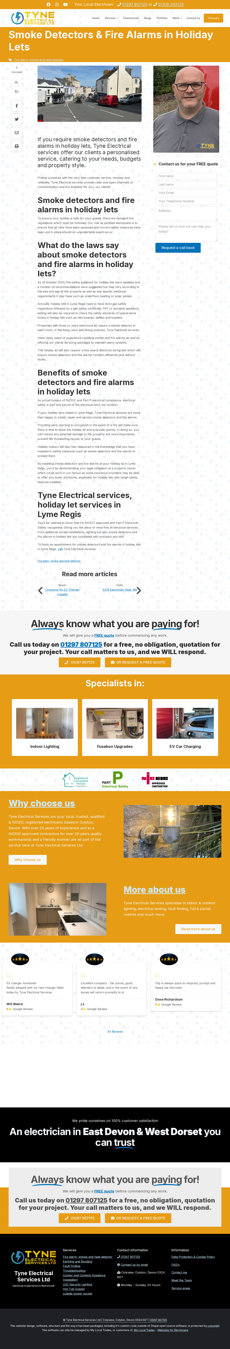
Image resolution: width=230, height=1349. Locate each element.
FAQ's (175, 1265)
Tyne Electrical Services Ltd (33, 1276)
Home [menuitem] (95, 18)
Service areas (180, 1288)
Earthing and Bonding (77, 1261)
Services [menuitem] (112, 21)
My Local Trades (144, 1330)
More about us (155, 889)
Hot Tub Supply (74, 1289)
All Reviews (115, 1031)
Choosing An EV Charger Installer (42, 590)
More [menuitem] (177, 21)
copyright (213, 1325)
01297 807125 (134, 4)
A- (17, 82)
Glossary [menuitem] (213, 18)
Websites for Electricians (172, 1330)
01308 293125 (171, 4)
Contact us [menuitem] (193, 18)
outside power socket (77, 1293)
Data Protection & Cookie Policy (193, 1257)
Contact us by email (134, 1265)
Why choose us (42, 803)
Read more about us (198, 929)
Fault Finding (71, 1266)
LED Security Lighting (77, 1284)
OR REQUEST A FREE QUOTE (140, 662)
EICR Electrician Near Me (137, 590)
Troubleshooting (74, 1270)
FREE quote (104, 635)
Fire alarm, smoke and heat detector (39, 60)
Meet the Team (181, 1280)
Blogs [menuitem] (147, 18)
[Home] (33, 18)
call (60, 549)
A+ (17, 91)
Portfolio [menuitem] (162, 18)
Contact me (179, 1272)
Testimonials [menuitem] (131, 18)
